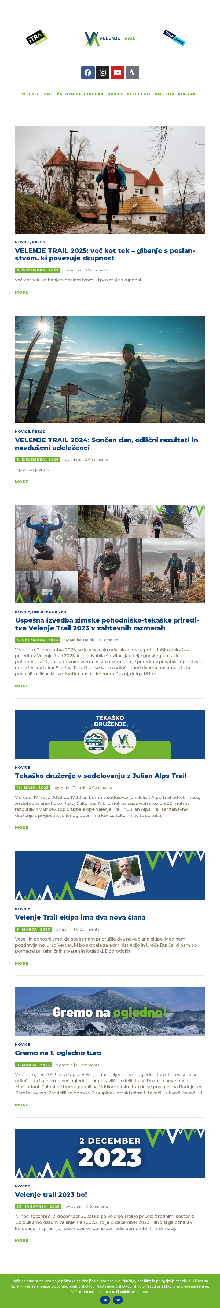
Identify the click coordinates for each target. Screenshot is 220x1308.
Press (38, 242)
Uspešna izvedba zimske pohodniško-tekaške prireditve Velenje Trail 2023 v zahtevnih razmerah (107, 624)
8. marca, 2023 (33, 1065)
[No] (213, 1291)
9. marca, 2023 (33, 929)
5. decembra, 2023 (37, 640)
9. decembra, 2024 (37, 460)
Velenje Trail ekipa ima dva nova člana (80, 917)
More (21, 292)
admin (76, 270)
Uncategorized (49, 612)
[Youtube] (117, 72)
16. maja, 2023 (32, 788)
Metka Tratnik (83, 640)
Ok (104, 1300)
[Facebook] (88, 72)
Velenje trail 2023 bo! (51, 1195)
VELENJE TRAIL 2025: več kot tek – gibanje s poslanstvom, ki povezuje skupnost (105, 254)
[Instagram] (102, 72)
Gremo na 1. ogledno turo (58, 1053)
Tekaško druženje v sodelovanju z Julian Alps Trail (100, 776)
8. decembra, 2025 (37, 270)
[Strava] (132, 72)
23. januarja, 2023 (38, 1206)
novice (22, 242)
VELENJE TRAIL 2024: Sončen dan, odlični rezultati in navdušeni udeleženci (106, 444)
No (117, 1300)
